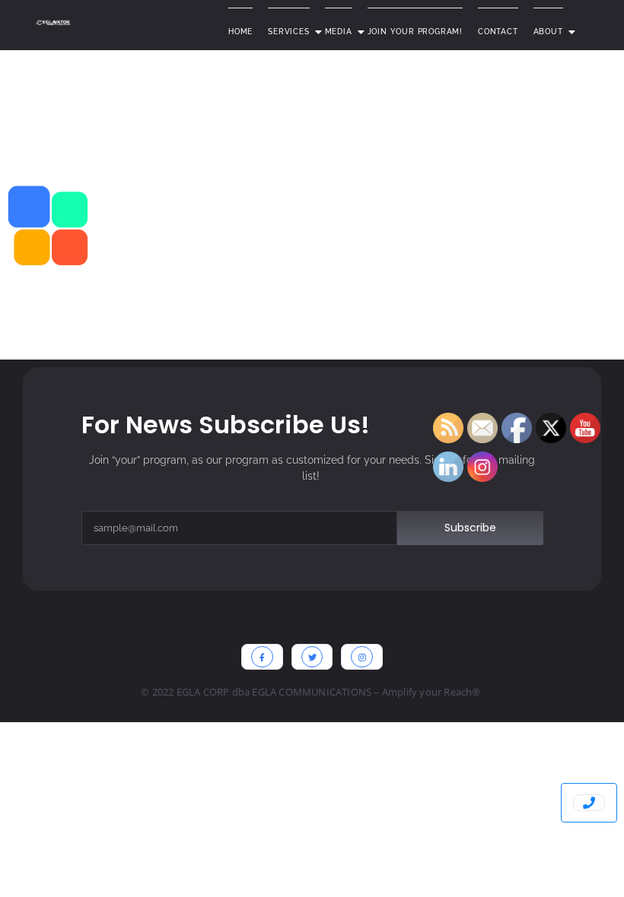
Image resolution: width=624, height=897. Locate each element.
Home (240, 31)
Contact (498, 31)
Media (338, 31)
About (548, 31)
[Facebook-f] (262, 657)
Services (288, 31)
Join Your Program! (415, 31)
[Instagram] (362, 657)
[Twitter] (312, 657)
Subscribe (470, 527)
